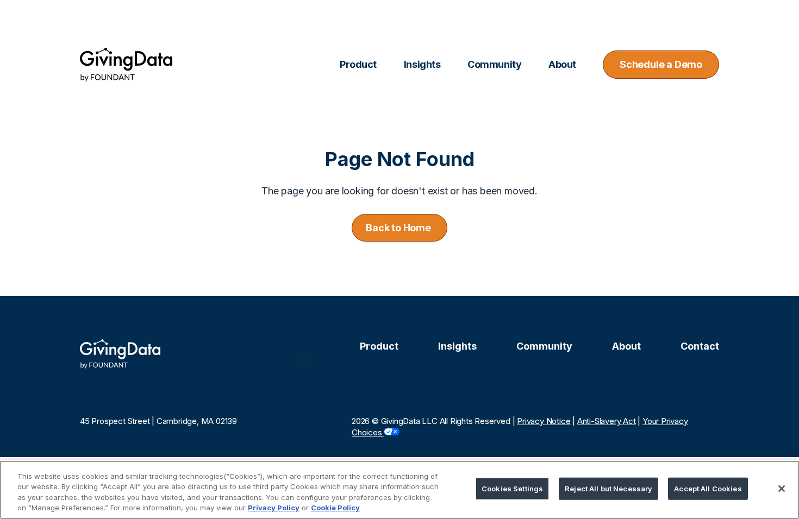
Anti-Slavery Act (606, 421)
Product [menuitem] (358, 64)
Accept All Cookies (707, 488)
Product (379, 346)
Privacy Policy (273, 507)
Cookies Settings (512, 488)
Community (544, 346)
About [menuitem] (562, 64)
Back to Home (399, 227)
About (626, 346)
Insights (457, 346)
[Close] (782, 489)
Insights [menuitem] (422, 64)
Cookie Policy (335, 507)
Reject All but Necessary (608, 488)
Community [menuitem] (494, 64)
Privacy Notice (543, 421)
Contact (700, 346)
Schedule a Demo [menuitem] (661, 64)
